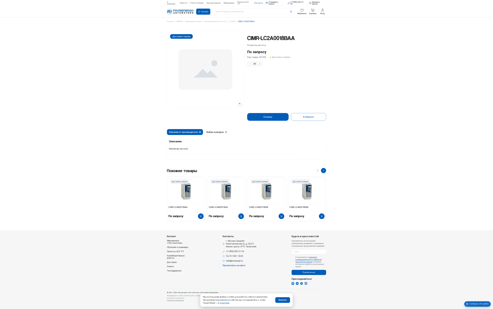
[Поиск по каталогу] (254, 12)
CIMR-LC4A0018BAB (298, 207)
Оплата (170, 266)
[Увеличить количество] (259, 64)
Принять (282, 300)
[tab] (185, 132)
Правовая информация (175, 300)
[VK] (297, 283)
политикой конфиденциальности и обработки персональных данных (308, 259)
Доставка (172, 262)
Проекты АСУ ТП (243, 3)
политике (224, 303)
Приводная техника (193, 21)
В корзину (268, 117)
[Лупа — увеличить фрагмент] (239, 103)
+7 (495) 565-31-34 (235, 251)
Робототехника (196, 3)
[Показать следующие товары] (323, 170)
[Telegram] (301, 283)
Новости (183, 3)
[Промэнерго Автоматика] (180, 11)
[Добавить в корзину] (201, 216)
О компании (171, 3)
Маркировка (229, 3)
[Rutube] (293, 283)
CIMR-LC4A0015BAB (258, 207)
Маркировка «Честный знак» (175, 242)
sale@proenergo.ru (234, 261)
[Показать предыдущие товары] (317, 170)
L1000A (232, 21)
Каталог (170, 21)
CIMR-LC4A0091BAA (218, 207)
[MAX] (306, 283)
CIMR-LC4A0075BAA (177, 207)
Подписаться (309, 272)
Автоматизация (213, 3)
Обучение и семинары (177, 247)
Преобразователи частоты (215, 21)
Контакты (258, 3)
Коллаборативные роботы (176, 257)
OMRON (179, 21)
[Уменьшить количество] (250, 64)
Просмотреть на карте (234, 265)
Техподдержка (174, 271)
